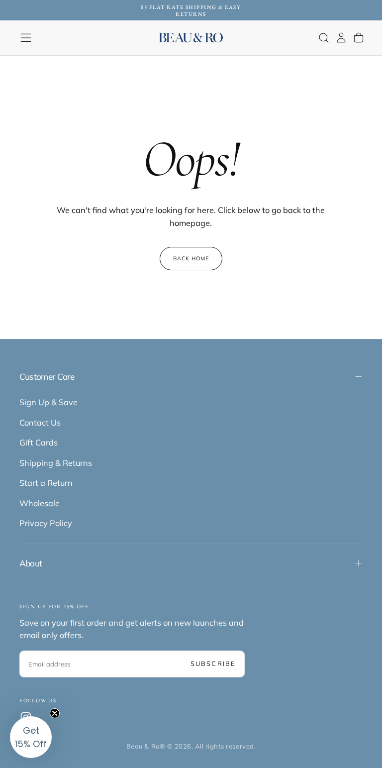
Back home (191, 258)
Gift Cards (38, 442)
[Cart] (358, 37)
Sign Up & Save (48, 402)
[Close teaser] (55, 713)
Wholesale (39, 503)
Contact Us (40, 423)
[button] (25, 37)
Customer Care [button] (46, 376)
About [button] (30, 563)
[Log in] (341, 37)
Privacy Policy (45, 523)
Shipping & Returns (55, 463)
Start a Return (46, 483)
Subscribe (213, 663)
